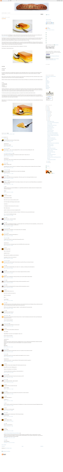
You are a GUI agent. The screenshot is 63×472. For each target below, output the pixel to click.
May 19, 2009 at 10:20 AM (8, 155)
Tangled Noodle (6, 180)
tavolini (5, 391)
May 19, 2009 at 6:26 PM (8, 282)
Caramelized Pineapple (50, 145)
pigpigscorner (6, 374)
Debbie (5, 217)
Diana (5, 222)
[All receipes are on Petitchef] (49, 173)
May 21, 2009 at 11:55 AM (8, 393)
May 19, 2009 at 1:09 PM (8, 220)
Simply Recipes (48, 87)
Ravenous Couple (6, 323)
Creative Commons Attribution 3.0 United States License (52, 59)
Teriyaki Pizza (49, 141)
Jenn (4, 194)
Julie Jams (5, 138)
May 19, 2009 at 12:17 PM (8, 184)
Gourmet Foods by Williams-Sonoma (51, 76)
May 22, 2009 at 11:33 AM (8, 405)
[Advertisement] (31, 465)
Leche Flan (4, 18)
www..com (49, 96)
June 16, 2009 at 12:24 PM (8, 430)
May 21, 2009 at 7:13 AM (8, 377)
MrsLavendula (6, 237)
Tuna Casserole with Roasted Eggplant (52, 132)
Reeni (5, 270)
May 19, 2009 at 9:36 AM (8, 146)
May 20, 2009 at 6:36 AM (8, 356)
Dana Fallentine (6, 148)
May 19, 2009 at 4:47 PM (8, 263)
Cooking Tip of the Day (50, 130)
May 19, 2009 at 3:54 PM (8, 235)
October (49, 113)
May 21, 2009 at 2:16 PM (8, 400)
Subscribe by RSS (48, 19)
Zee (4, 186)
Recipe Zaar (47, 86)
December (49, 111)
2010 (47, 108)
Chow (46, 84)
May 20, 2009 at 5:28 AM (8, 351)
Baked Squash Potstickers (50, 127)
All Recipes (47, 88)
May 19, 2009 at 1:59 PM (8, 230)
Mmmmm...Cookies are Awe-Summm (52, 149)
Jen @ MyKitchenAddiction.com (8, 153)
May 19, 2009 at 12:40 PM (8, 192)
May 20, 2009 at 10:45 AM (8, 372)
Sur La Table (47, 77)
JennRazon (48, 28)
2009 (47, 110)
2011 (47, 107)
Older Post (42, 446)
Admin (5, 302)
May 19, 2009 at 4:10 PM (8, 240)
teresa (4, 310)
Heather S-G (5, 175)
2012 (47, 106)
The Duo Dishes (6, 260)
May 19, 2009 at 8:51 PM (8, 321)
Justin (5, 265)
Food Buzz (47, 80)
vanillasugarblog (6, 169)
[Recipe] (53, 173)
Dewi (4, 275)
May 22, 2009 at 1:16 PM (8, 410)
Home (22, 446)
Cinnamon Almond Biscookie (51, 137)
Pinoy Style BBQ (49, 123)
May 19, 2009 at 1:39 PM (8, 226)
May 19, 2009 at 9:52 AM (8, 151)
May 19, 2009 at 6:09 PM (8, 277)
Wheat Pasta (49, 146)
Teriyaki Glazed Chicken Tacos (51, 154)
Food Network (48, 81)
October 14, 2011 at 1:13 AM (9, 437)
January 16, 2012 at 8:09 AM (9, 442)
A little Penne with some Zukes (51, 159)
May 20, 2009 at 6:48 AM (8, 361)
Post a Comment (4, 444)
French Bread (49, 153)
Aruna (5, 423)
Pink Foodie (5, 233)
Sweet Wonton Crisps (50, 126)
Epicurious (47, 85)
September (49, 115)
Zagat (46, 78)
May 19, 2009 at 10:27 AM (8, 160)
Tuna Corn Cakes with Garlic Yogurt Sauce (53, 122)
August (49, 116)
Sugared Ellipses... (6, 315)
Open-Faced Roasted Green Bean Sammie (52, 134)
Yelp (46, 79)
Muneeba (5, 379)
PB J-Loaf (48, 158)
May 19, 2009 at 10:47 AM (8, 167)
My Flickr (51, 98)
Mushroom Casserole (50, 150)
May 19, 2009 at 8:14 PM (8, 313)
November (49, 112)
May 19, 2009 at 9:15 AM (8, 141)
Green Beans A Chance (50, 144)
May (48, 120)
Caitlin (5, 284)
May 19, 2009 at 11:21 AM (8, 173)
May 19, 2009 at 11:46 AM (8, 178)
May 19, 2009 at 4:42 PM (8, 258)
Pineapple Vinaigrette (50, 140)
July (48, 117)
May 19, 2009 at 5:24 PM (8, 268)
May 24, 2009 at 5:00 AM (8, 416)
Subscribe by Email (48, 21)
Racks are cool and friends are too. (51, 139)
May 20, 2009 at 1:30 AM (8, 346)
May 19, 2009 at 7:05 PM (8, 300)
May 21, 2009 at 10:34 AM (8, 382)
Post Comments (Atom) (8, 448)
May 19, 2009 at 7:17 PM (8, 308)
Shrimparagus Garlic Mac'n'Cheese (52, 125)
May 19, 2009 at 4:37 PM (8, 245)
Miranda (5, 412)
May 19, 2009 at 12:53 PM (8, 215)
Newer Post (3, 446)
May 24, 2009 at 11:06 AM (8, 421)
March (48, 162)
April (48, 161)
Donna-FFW (5, 349)
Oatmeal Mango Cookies (50, 121)
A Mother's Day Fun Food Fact (51, 148)
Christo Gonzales (6, 228)
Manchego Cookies (50, 155)
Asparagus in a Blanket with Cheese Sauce (53, 135)
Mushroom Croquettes (50, 131)
